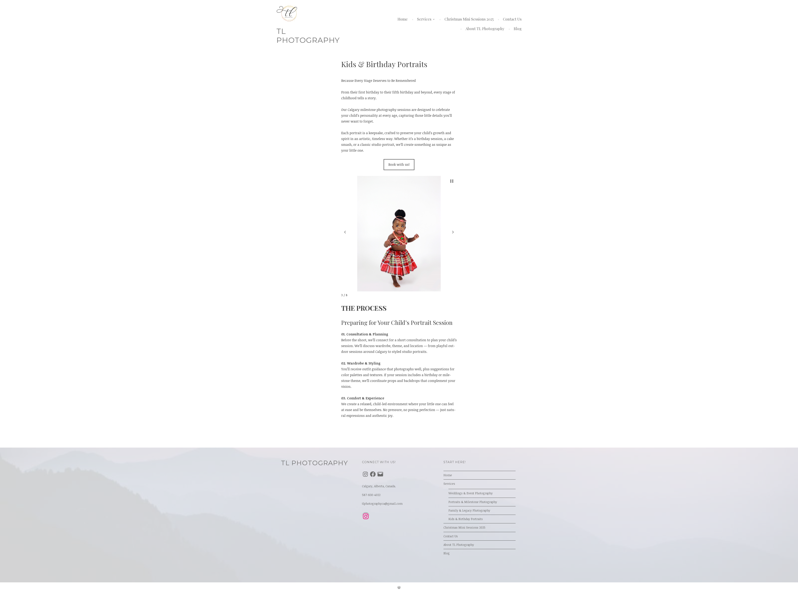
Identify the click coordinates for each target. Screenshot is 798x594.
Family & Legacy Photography (469, 510)
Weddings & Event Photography (470, 493)
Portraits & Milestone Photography (472, 502)
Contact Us (512, 19)
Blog (518, 29)
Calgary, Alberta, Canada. (379, 486)
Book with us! (399, 164)
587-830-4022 (371, 495)
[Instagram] (365, 474)
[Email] (380, 474)
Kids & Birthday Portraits (465, 519)
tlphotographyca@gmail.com (382, 504)
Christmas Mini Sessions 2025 (469, 19)
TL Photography (308, 36)
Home (403, 19)
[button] (345, 232)
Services (424, 19)
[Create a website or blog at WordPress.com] (399, 588)
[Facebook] (372, 474)
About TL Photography (485, 29)
